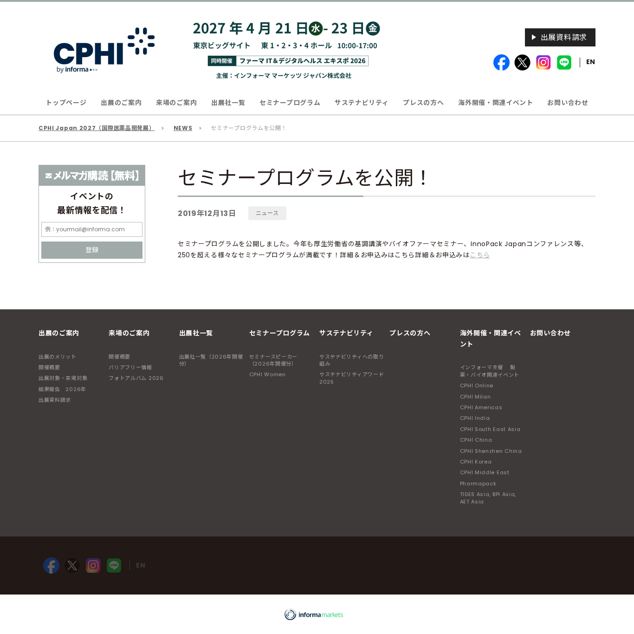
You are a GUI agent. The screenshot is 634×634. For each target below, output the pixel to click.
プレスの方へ (423, 102)
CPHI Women (267, 374)
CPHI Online (477, 385)
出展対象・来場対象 (63, 378)
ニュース (267, 213)
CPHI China (476, 440)
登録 (91, 250)
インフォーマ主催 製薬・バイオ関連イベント (490, 371)
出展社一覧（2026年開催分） (211, 360)
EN (590, 61)
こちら (480, 255)
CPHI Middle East (485, 472)
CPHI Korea (476, 461)
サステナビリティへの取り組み (351, 360)
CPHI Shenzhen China (491, 451)
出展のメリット (58, 356)
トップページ (65, 102)
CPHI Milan (475, 396)
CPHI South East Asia (490, 429)
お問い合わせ (567, 102)
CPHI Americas (481, 407)
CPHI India (475, 418)
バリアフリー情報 (130, 367)
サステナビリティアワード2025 (351, 378)
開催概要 (49, 367)
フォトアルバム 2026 (136, 378)
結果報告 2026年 (62, 389)
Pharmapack (478, 483)
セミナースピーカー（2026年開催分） (273, 360)
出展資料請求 (564, 37)
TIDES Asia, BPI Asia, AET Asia (488, 497)
